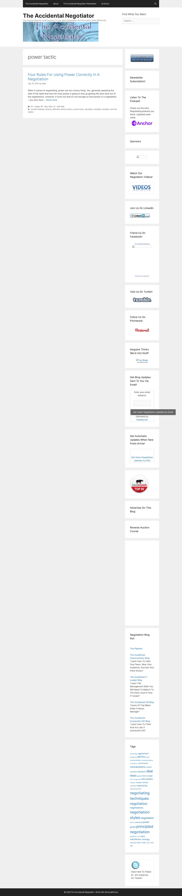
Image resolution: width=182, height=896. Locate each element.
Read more (51, 100)
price (133, 826)
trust (144, 842)
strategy (146, 839)
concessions (137, 766)
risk (138, 836)
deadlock (142, 771)
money (145, 782)
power (146, 822)
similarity (97, 109)
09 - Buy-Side (46, 106)
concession (143, 763)
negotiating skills (135, 789)
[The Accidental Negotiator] (142, 247)
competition (133, 763)
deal (149, 771)
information (147, 779)
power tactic (78, 109)
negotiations (136, 807)
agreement (143, 753)
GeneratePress (111, 892)
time (139, 843)
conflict (149, 767)
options (132, 822)
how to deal (147, 776)
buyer (147, 757)
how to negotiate (135, 779)
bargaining (133, 757)
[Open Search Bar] (155, 3)
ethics (69, 109)
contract (133, 772)
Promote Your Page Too (142, 276)
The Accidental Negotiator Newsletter (79, 3)
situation (105, 109)
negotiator (147, 818)
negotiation (138, 804)
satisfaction (135, 839)
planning (138, 822)
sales (142, 836)
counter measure (38, 109)
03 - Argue (35, 106)
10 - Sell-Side (58, 106)
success (133, 843)
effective (56, 109)
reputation (89, 109)
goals (139, 776)
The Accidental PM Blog (142, 702)
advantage (133, 754)
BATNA (141, 756)
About (55, 3)
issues (139, 782)
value (148, 843)
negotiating (142, 785)
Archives (105, 3)
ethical (63, 109)
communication (135, 760)
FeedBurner (142, 420)
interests (133, 782)
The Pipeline (136, 648)
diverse (49, 109)
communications (147, 760)
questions (133, 836)
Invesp (145, 362)
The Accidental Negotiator (36, 3)
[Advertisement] (137, 582)
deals (133, 775)
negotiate (133, 786)
